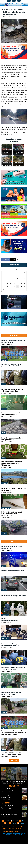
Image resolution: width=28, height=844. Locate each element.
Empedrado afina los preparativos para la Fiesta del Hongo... (11, 796)
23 (24, 283)
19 (10, 283)
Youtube (22, 823)
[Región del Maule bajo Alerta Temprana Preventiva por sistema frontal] (24, 790)
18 (7, 283)
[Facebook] (8, 1)
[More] (17, 259)
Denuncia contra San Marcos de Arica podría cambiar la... (13, 341)
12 (10, 281)
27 (14, 286)
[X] (15, 1)
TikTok (23, 820)
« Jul (2, 291)
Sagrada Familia (6, 508)
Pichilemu (5, 638)
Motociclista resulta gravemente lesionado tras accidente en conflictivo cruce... (12, 513)
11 (7, 281)
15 (21, 281)
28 (17, 286)
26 (10, 286)
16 (24, 281)
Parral (4, 687)
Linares (4, 533)
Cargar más (13, 760)
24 (3, 286)
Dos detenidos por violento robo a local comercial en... (12, 547)
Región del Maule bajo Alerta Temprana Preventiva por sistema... (10, 789)
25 (7, 286)
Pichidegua (5, 615)
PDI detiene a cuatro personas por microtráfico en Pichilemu (12, 619)
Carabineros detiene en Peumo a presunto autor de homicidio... (11, 365)
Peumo (4, 749)
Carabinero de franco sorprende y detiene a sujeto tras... (12, 693)
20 (14, 283)
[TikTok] (13, 1)
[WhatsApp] (18, 1)
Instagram (15, 820)
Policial (4, 590)
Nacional (4, 409)
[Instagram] (10, 1)
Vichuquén (5, 483)
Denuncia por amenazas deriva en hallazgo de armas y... (12, 439)
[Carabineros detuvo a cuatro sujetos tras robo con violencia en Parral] (14, 680)
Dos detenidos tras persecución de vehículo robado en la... (12, 571)
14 (17, 281)
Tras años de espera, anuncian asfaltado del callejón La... (11, 413)
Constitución (6, 663)
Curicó (4, 566)
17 (3, 283)
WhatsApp (13, 823)
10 (3, 281)
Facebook (7, 820)
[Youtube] (20, 1)
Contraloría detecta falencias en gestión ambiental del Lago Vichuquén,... (11, 463)
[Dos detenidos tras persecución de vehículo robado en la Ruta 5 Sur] (14, 583)
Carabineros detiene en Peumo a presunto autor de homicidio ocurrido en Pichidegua (12, 754)
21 (17, 283)
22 (21, 283)
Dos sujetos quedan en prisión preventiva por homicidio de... (11, 644)
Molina (3, 432)
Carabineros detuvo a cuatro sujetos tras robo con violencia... (13, 668)
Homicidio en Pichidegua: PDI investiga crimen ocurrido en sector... (13, 596)
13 (14, 281)
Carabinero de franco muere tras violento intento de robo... (12, 390)
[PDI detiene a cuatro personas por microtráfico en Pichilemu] (14, 632)
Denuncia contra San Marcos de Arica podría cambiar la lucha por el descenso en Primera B (13, 732)
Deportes (4, 728)
